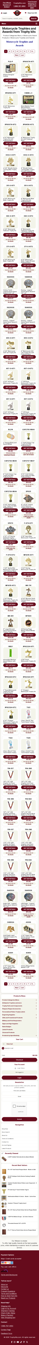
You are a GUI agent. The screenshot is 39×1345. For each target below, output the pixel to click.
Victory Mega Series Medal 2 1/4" (27, 966)
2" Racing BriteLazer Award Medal (10, 443)
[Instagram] (14, 1342)
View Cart (10, 1044)
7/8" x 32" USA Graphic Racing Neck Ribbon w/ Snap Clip (28, 813)
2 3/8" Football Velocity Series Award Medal (21, 1157)
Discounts (4, 1287)
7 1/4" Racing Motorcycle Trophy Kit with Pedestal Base (10, 600)
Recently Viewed (11, 1153)
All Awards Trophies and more (12, 1003)
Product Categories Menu (10, 1000)
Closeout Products (8, 1032)
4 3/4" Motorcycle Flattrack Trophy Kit (9, 229)
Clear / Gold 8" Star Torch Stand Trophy (27, 751)
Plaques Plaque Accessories (11, 1009)
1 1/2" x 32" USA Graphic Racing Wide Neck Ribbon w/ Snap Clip (28, 875)
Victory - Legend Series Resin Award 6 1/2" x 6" (10, 322)
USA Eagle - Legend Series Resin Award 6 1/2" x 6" (28, 905)
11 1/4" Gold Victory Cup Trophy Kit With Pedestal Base (10, 506)
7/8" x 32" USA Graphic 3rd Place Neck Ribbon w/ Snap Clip (10, 814)
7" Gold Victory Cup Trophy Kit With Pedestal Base (27, 444)
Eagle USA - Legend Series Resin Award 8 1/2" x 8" (10, 905)
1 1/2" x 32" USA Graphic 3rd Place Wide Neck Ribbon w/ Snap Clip (10, 875)
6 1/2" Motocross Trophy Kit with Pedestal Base (8, 139)
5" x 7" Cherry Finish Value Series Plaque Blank (22, 1230)
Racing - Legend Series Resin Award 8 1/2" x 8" (28, 291)
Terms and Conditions (9, 1293)
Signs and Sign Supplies (10, 1023)
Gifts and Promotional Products (12, 1017)
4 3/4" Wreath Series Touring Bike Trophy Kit (10, 169)
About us (4, 1284)
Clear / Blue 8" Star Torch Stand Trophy (9, 751)
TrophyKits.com (19, 3)
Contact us (5, 1289)
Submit (19, 1119)
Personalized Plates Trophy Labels (13, 1012)
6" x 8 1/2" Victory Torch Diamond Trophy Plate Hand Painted (27, 507)
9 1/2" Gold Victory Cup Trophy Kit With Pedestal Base (27, 475)
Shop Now (5, 1129)
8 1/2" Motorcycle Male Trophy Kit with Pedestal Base (28, 261)
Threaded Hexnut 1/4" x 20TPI (17, 1223)
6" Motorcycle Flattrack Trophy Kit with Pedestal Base (27, 230)
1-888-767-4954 (19, 6)
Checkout (19, 1060)
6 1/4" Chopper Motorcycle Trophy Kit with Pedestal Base (10, 722)
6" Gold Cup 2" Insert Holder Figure (18, 1189)
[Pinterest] (24, 1342)
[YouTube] (18, 1342)
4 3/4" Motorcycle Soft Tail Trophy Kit (9, 351)
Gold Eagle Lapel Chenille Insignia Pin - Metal (10, 937)
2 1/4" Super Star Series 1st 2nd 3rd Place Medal (9, 967)
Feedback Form (6, 1333)
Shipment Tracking (7, 1311)
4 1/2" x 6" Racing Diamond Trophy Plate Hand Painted (9, 537)
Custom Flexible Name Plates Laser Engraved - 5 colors (22, 1183)
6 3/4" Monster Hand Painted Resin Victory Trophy (28, 600)
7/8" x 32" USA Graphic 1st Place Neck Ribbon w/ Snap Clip (10, 784)
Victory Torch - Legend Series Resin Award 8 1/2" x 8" (10, 291)
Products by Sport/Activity (10, 1035)
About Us (4, 1135)
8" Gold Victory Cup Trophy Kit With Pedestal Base (9, 475)
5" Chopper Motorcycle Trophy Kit (28, 690)
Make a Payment (7, 1315)
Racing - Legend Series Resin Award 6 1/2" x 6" (28, 322)
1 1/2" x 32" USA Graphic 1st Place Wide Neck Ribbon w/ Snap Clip (10, 845)
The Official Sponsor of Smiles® (7, 5)
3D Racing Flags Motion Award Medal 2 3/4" (28, 630)
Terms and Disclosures (9, 1275)
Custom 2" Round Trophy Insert (17, 1203)
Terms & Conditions (8, 1138)
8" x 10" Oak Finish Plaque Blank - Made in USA (22, 1169)
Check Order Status (8, 1313)
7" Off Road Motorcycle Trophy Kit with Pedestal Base (28, 383)
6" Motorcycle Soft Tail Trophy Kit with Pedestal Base (27, 352)
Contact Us (5, 1142)
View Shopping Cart (8, 1317)
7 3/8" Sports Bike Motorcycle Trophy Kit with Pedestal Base (10, 569)
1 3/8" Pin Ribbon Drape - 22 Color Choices (20, 1216)
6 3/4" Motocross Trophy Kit (9, 106)
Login (19, 1078)
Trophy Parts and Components (12, 1006)
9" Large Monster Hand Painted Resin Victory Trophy (9, 630)
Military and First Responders (11, 1020)
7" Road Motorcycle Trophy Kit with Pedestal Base (9, 691)
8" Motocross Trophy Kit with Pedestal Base (28, 139)
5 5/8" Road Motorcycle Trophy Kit (28, 660)
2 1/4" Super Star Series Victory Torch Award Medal (27, 937)
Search (34, 18)
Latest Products (7, 1029)
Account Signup (6, 1145)
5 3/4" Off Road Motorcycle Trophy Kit (10, 382)
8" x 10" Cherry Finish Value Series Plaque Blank (22, 1210)
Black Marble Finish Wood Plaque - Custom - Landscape (28, 107)
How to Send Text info (9, 1296)
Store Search (6, 1132)
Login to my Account (8, 1308)
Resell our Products (8, 1298)
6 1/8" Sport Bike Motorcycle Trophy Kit (28, 537)
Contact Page (6, 1330)
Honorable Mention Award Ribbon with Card (9, 661)
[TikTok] (21, 1342)
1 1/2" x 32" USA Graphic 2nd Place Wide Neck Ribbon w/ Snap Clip (28, 845)
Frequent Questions (8, 1291)
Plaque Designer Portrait (8, 75)
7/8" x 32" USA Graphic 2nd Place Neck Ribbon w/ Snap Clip (28, 784)
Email (19, 1096)
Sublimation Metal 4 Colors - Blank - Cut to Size (22, 1196)
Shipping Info (6, 1306)
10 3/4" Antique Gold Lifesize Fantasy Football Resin (21, 1177)
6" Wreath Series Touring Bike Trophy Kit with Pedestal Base (27, 170)
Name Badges (6, 1026)
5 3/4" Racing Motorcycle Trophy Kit (28, 568)
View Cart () (32, 13)
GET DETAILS (10, 80)
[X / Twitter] (27, 1342)
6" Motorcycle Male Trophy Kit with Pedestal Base (27, 200)
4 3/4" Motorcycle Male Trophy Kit (9, 199)
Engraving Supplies (8, 1014)
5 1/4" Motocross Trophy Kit (26, 75)
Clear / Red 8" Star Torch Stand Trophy (27, 721)
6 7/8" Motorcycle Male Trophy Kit (9, 260)
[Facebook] (11, 1342)
